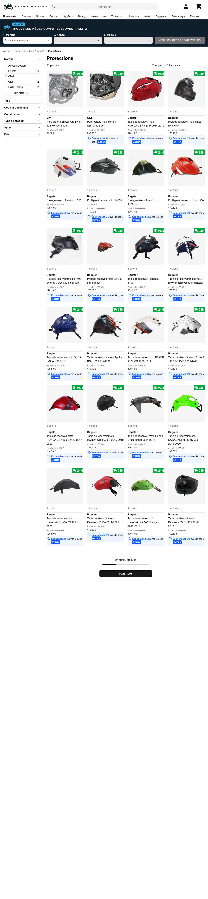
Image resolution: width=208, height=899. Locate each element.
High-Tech (68, 16)
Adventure (134, 16)
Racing (81, 16)
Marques (194, 16)
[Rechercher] (53, 6)
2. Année (59, 35)
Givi (49, 118)
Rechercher (104, 6)
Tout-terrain (117, 16)
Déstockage (178, 16)
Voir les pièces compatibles (180, 40)
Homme (40, 16)
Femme (53, 16)
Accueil (7, 50)
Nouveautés (10, 16)
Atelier (147, 16)
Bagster (132, 118)
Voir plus (126, 573)
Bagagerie (161, 16)
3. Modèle (110, 35)
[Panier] (199, 6)
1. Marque (9, 35)
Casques (26, 16)
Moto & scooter (98, 16)
